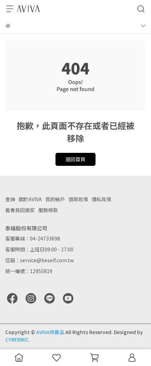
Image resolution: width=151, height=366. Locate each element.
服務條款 (48, 210)
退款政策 (78, 199)
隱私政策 (101, 199)
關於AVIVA (30, 199)
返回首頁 (75, 159)
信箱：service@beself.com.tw (39, 260)
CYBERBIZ (16, 339)
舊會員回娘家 (20, 210)
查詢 (10, 199)
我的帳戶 (55, 199)
